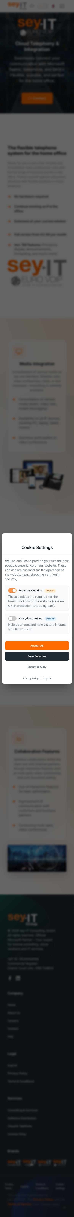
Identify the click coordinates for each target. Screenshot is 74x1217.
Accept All (37, 645)
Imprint (47, 678)
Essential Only (37, 666)
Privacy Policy (31, 678)
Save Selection (37, 656)
